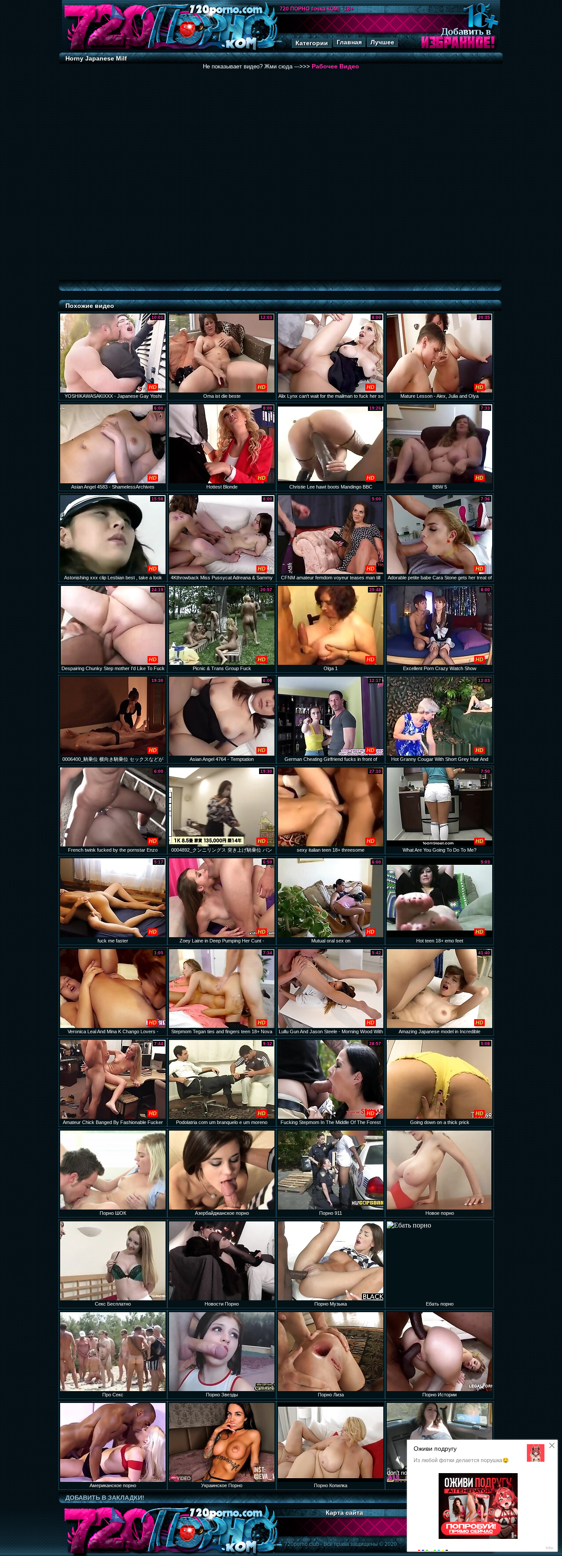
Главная (349, 42)
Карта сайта (344, 1512)
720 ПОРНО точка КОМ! (310, 9)
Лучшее (382, 42)
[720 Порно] (109, 50)
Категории (311, 42)
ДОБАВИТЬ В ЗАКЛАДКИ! (104, 1497)
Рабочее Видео (335, 66)
